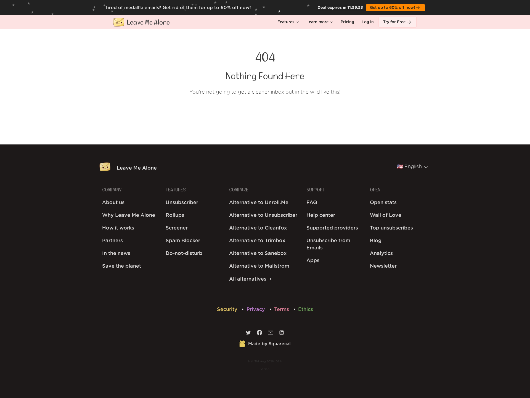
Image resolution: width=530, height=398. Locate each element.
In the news (116, 253)
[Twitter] (248, 333)
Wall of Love (385, 215)
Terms (282, 309)
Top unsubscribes (391, 228)
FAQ (311, 202)
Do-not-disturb (184, 253)
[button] (288, 22)
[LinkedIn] (281, 333)
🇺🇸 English (409, 166)
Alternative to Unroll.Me (258, 202)
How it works (118, 228)
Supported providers (332, 228)
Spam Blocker (183, 240)
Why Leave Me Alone (128, 215)
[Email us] (270, 333)
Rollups (175, 215)
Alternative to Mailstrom (259, 266)
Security (228, 309)
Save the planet (121, 266)
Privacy (256, 309)
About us (113, 202)
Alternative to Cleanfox (258, 228)
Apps (312, 260)
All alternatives (248, 279)
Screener (177, 228)
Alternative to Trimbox (257, 240)
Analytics (381, 253)
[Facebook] (259, 333)
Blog (375, 240)
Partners (112, 240)
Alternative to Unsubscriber (263, 215)
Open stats (383, 202)
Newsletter (383, 266)
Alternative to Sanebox (258, 253)
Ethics (305, 309)
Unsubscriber (182, 202)
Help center (320, 215)
